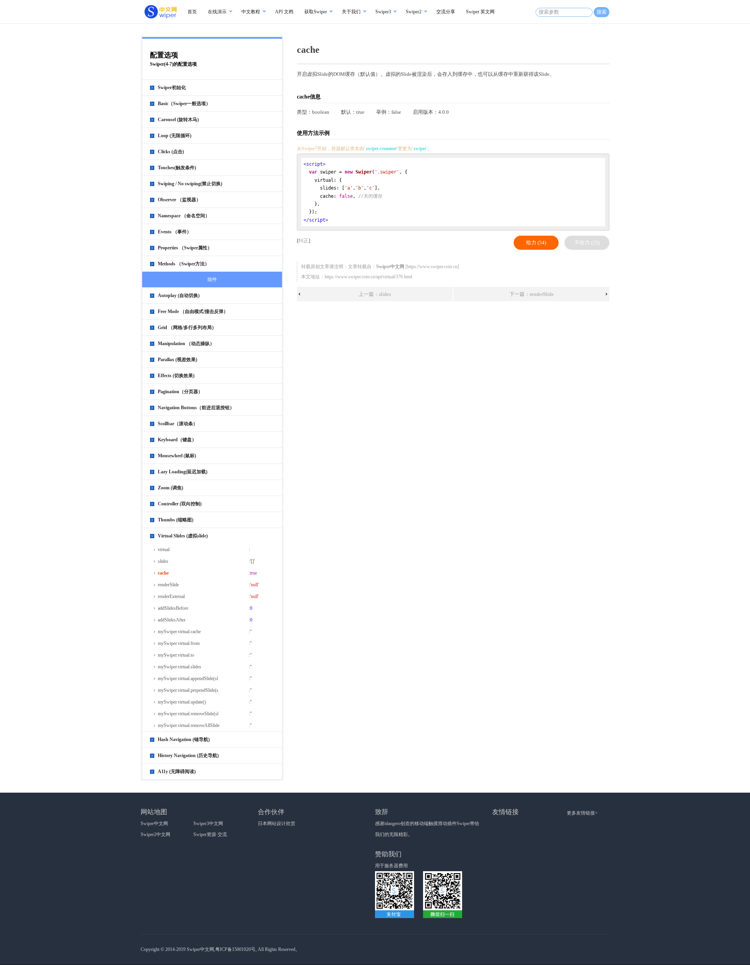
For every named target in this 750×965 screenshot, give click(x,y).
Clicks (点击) (171, 151)
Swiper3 (383, 11)
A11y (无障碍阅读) (177, 771)
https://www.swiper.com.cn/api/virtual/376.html (368, 276)
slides (163, 561)
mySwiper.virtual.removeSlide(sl (188, 713)
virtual (164, 549)
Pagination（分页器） (180, 391)
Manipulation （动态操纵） (186, 343)
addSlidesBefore (173, 608)
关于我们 (351, 11)
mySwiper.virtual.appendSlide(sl (188, 678)
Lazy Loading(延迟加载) (182, 471)
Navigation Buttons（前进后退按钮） (196, 407)
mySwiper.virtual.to (176, 655)
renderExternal (171, 596)
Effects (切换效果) (176, 375)
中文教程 (250, 11)
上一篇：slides (375, 294)
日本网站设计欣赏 (276, 823)
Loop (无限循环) (174, 135)
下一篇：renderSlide (531, 294)
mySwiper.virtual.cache (179, 631)
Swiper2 (413, 11)
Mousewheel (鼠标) (177, 455)
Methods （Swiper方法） (183, 264)
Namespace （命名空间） (184, 215)
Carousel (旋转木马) (178, 119)
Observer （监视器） (179, 199)
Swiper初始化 (172, 87)
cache (163, 573)
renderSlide (168, 584)
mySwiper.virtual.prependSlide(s (188, 690)
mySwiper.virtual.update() (182, 702)
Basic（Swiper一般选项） (184, 103)
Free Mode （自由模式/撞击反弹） (193, 311)
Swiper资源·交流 (210, 834)
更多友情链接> (582, 813)
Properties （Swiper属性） (185, 248)
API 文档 (284, 11)
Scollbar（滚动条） (178, 423)
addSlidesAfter (172, 620)
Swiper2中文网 (155, 834)
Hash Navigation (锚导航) (184, 739)
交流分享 (445, 11)
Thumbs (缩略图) (175, 520)
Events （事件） (174, 232)
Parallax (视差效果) (177, 359)
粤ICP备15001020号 (235, 949)
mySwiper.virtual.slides (179, 667)
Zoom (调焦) (170, 488)
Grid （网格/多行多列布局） (187, 327)
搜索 (601, 12)
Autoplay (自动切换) (179, 295)
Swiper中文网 (154, 823)
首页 (192, 11)
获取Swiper (315, 11)
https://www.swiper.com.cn (432, 266)
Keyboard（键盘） (177, 439)
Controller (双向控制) (180, 504)
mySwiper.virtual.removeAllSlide (189, 725)
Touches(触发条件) (177, 167)
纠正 (303, 240)
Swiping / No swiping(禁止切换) (190, 183)
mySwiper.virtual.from (179, 643)
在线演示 (217, 11)
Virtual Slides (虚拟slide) (183, 536)
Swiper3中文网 (208, 823)
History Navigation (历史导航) (188, 755)
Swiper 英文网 (480, 11)
